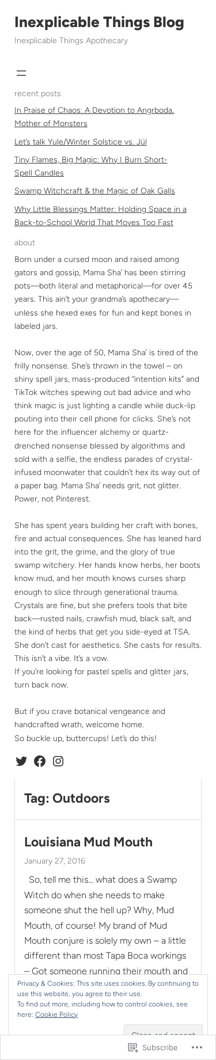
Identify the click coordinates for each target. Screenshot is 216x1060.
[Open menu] (21, 73)
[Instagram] (58, 761)
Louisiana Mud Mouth (88, 842)
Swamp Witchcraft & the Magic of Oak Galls (94, 191)
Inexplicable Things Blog (99, 22)
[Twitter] (21, 761)
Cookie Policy (56, 1014)
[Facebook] (40, 761)
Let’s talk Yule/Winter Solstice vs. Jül (80, 142)
